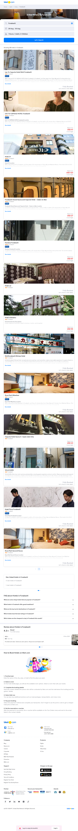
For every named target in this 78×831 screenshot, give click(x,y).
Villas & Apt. (43, 749)
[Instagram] (23, 801)
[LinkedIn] (14, 801)
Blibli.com (6, 762)
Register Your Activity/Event (11, 782)
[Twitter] (9, 801)
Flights (42, 743)
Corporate (6, 751)
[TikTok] (28, 801)
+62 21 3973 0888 (48, 734)
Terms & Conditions (9, 777)
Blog (5, 743)
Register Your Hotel (9, 780)
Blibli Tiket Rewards (9, 756)
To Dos (42, 751)
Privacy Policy (7, 774)
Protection (6, 759)
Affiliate (6, 754)
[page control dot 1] (38, 590)
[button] (39, 600)
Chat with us (11, 728)
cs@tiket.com (11, 733)
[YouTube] (19, 801)
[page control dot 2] (39, 590)
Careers (6, 749)
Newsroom (7, 746)
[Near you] (72, 23)
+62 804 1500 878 (49, 730)
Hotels (41, 746)
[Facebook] (5, 801)
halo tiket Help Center (9, 769)
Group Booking (8, 772)
